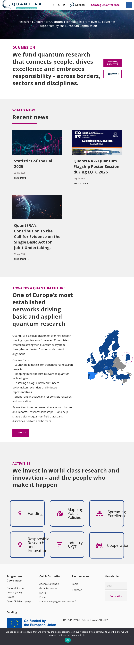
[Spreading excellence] (116, 514)
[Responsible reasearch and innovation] (36, 544)
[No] (130, 636)
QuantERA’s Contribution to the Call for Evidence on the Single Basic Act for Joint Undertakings (37, 236)
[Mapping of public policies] (75, 513)
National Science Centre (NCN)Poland (16, 592)
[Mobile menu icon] (129, 5)
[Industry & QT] (75, 544)
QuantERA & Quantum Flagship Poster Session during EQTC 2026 (96, 166)
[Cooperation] (115, 545)
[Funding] (36, 513)
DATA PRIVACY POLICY (76, 619)
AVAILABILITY (100, 619)
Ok (67, 640)
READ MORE (20, 178)
